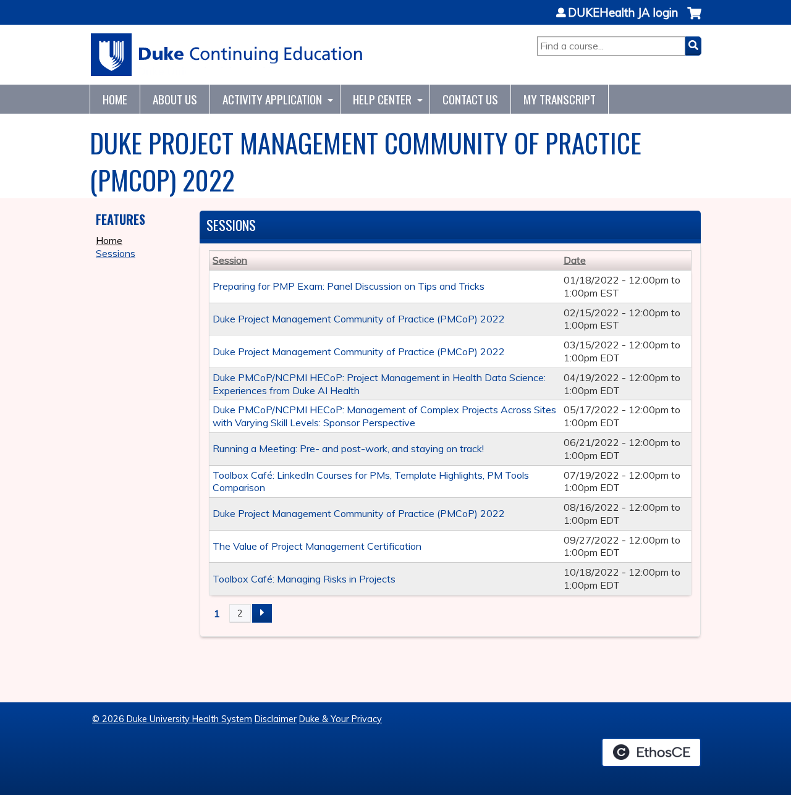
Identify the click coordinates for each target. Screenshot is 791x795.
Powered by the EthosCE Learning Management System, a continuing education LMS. (651, 752)
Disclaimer (276, 719)
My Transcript (559, 99)
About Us (175, 99)
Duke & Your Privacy (340, 719)
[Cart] (694, 19)
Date (575, 260)
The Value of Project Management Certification (317, 546)
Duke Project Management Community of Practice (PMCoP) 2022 (359, 319)
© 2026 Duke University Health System (172, 719)
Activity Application (272, 99)
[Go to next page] (262, 613)
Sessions (115, 253)
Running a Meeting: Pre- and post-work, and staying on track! (348, 448)
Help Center (382, 99)
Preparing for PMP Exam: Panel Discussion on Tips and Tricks (348, 286)
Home (115, 99)
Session (230, 260)
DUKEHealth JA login (623, 13)
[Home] (227, 55)
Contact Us (470, 99)
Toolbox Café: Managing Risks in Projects (304, 579)
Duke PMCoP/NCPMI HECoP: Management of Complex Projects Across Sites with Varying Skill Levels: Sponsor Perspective (384, 416)
